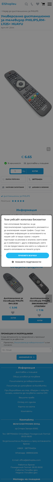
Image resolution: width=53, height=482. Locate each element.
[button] (26, 262)
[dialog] (26, 241)
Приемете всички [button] (27, 255)
